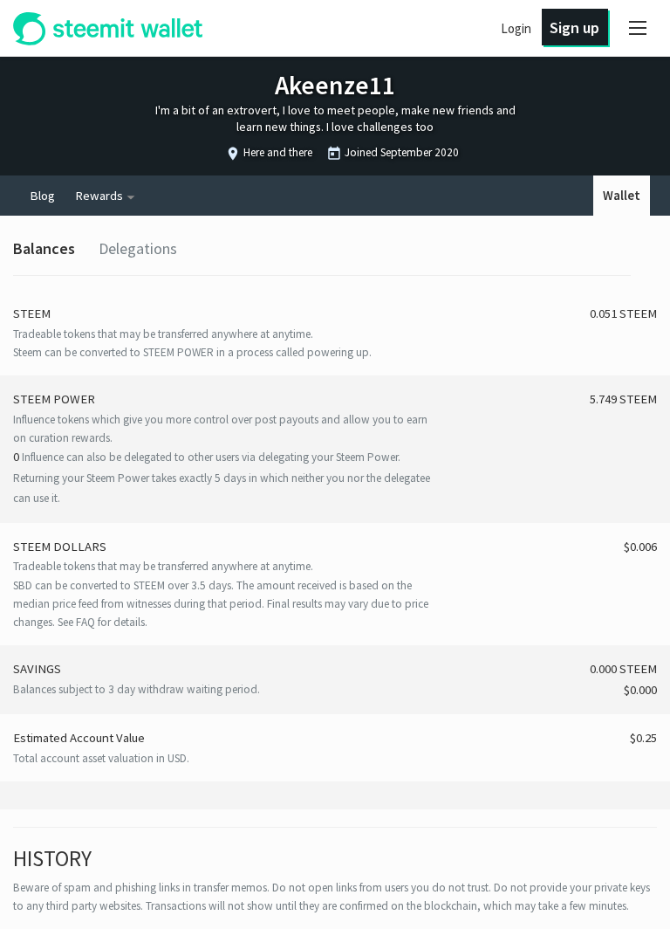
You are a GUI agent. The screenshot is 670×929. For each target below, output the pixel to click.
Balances (44, 248)
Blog (42, 195)
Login (516, 28)
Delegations (138, 248)
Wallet (621, 195)
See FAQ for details (101, 622)
